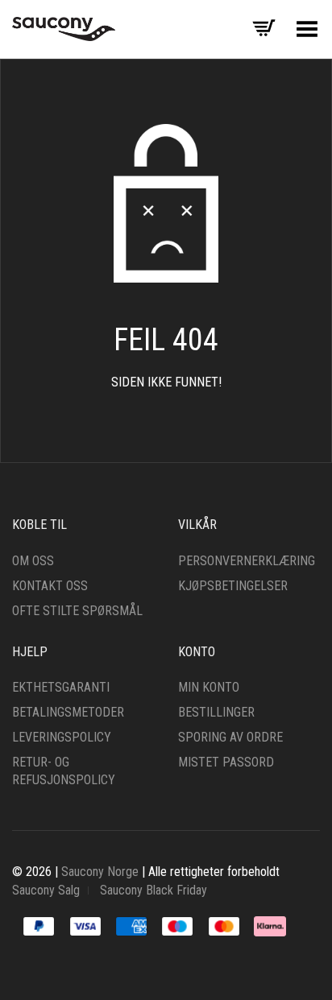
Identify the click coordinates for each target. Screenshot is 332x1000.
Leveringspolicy (61, 737)
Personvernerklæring (246, 560)
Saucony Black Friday (153, 890)
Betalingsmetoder (68, 712)
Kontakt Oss (50, 585)
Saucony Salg (46, 890)
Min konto (208, 687)
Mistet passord (226, 762)
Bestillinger (216, 712)
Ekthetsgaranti (61, 687)
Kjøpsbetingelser (233, 585)
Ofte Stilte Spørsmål (77, 610)
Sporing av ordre (230, 737)
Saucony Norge (100, 871)
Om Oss (33, 560)
